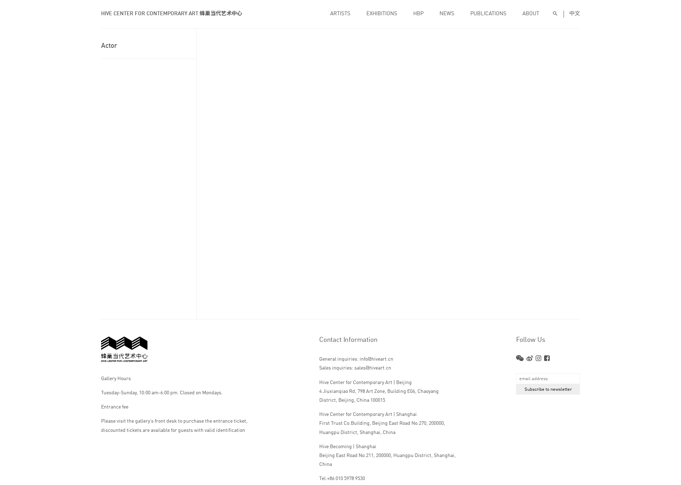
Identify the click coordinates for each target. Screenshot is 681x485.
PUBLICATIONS (488, 14)
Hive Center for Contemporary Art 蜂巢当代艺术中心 (171, 14)
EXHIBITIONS (381, 14)
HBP (418, 14)
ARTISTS (340, 14)
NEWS (446, 14)
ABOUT (530, 14)
